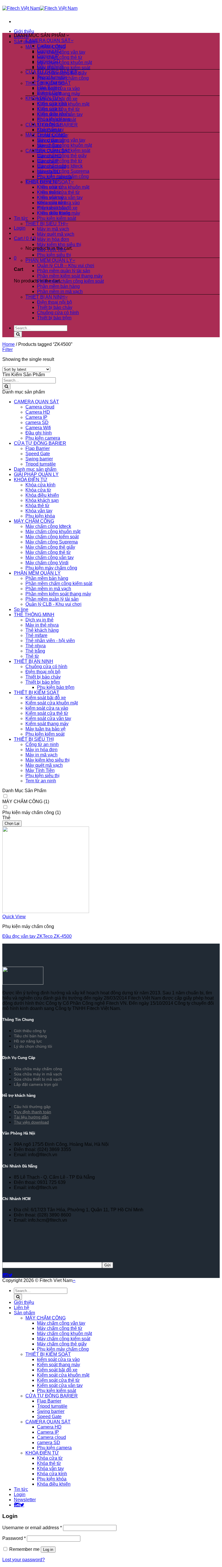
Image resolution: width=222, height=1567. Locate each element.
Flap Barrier (49, 87)
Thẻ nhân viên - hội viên (50, 640)
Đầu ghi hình (50, 66)
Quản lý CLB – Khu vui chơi (65, 265)
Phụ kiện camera (42, 438)
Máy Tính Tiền (51, 249)
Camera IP (48, 56)
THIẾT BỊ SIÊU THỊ (45, 223)
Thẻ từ (32, 656)
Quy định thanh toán (32, 1111)
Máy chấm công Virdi (47, 562)
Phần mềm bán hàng (58, 286)
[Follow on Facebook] (3, 1275)
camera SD (48, 61)
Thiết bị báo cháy (54, 307)
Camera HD (49, 50)
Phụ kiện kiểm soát (56, 218)
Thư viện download (31, 1122)
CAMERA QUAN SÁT (48, 40)
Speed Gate (49, 92)
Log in (48, 1549)
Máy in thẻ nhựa (42, 625)
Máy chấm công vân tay (61, 140)
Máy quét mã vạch (55, 234)
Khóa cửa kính (52, 103)
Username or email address (32, 1527)
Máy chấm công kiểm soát (63, 67)
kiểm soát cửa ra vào (58, 202)
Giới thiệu (24, 31)
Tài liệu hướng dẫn (31, 1117)
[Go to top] (74, 1280)
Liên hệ (21, 1307)
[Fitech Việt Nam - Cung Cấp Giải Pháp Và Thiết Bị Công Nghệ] (39, 8)
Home (8, 344)
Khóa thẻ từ (49, 124)
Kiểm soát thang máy (58, 213)
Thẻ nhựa (35, 645)
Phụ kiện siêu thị (54, 254)
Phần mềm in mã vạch (60, 291)
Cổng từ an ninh (42, 744)
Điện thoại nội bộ (54, 302)
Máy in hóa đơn (53, 239)
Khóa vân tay (50, 129)
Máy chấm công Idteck (60, 166)
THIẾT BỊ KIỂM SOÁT (48, 181)
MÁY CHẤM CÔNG (45, 134)
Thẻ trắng (35, 650)
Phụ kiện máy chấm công (63, 176)
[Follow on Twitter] (10, 1275)
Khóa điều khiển (54, 113)
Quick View (14, 916)
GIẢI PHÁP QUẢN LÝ (36, 474)
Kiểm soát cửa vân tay (60, 197)
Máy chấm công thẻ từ (59, 57)
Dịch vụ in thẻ (39, 619)
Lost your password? (23, 1559)
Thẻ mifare (36, 635)
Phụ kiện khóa (40, 515)
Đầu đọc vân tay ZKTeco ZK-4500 (37, 936)
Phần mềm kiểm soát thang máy (70, 275)
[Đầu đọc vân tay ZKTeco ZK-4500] (45, 911)
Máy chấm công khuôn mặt (64, 62)
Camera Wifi (38, 427)
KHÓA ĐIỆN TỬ (42, 98)
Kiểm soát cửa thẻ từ (58, 192)
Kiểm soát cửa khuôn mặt (63, 187)
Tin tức (21, 218)
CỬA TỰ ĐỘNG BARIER (51, 72)
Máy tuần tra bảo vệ (45, 728)
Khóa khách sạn (53, 119)
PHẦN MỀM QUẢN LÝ (48, 260)
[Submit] (18, 334)
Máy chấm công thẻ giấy (62, 155)
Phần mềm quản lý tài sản (63, 270)
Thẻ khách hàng (42, 630)
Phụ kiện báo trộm (55, 687)
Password (14, 1538)
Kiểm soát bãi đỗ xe (57, 207)
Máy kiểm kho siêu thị (59, 244)
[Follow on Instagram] (6, 1275)
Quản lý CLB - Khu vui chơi (53, 604)
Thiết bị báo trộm (54, 317)
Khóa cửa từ (50, 108)
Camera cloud (51, 45)
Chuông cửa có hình (58, 312)
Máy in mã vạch (53, 228)
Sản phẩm (24, 1312)
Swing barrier (50, 82)
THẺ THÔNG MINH (34, 614)
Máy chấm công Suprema (63, 171)
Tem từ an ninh (40, 780)
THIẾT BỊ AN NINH (45, 297)
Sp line (21, 609)
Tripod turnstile (52, 77)
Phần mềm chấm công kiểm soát (70, 281)
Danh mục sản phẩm (35, 469)
